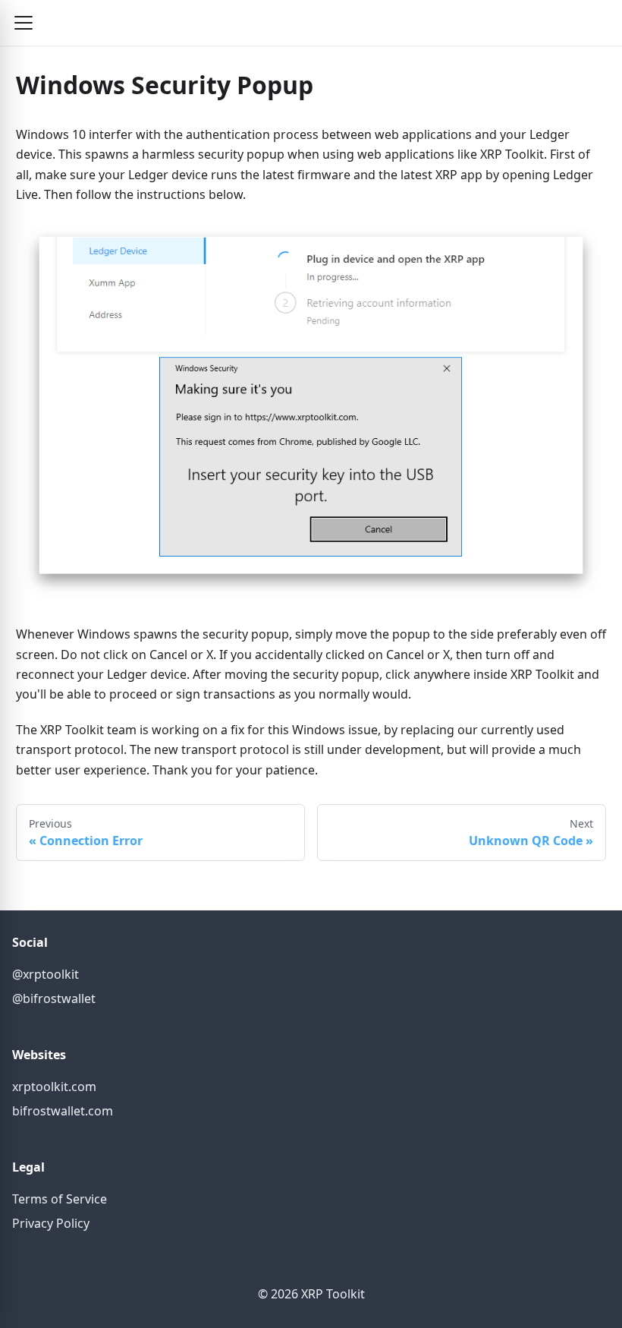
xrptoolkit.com (54, 1086)
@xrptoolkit (45, 974)
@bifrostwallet (54, 998)
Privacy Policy (51, 1223)
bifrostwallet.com (62, 1110)
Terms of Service (59, 1199)
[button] (23, 22)
